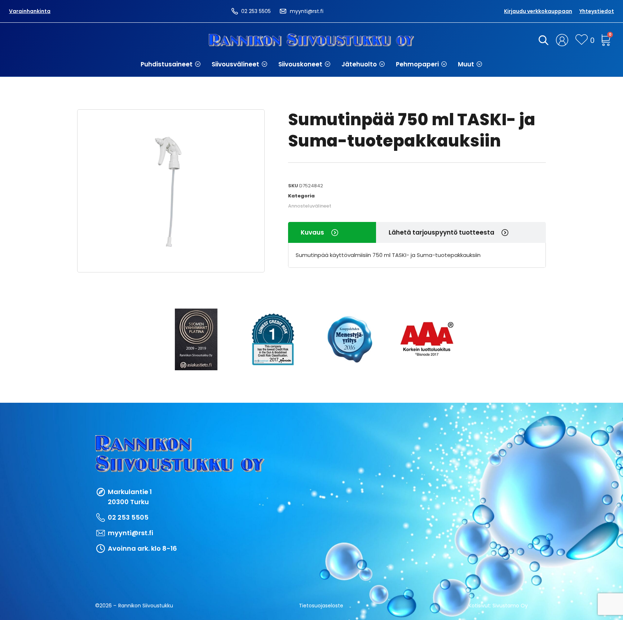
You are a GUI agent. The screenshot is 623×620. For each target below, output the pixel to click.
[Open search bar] (542, 40)
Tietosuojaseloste (321, 605)
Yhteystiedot (596, 11)
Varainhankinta (29, 11)
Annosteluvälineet (309, 205)
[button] (171, 64)
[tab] (332, 232)
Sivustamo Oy (510, 605)
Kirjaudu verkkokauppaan (538, 11)
